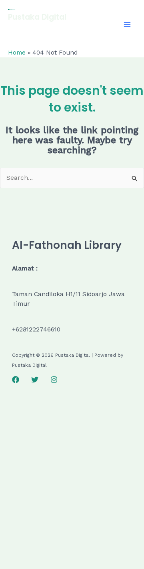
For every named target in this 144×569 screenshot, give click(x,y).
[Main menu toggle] (127, 24)
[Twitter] (34, 379)
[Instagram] (54, 379)
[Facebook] (15, 379)
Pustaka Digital (37, 17)
